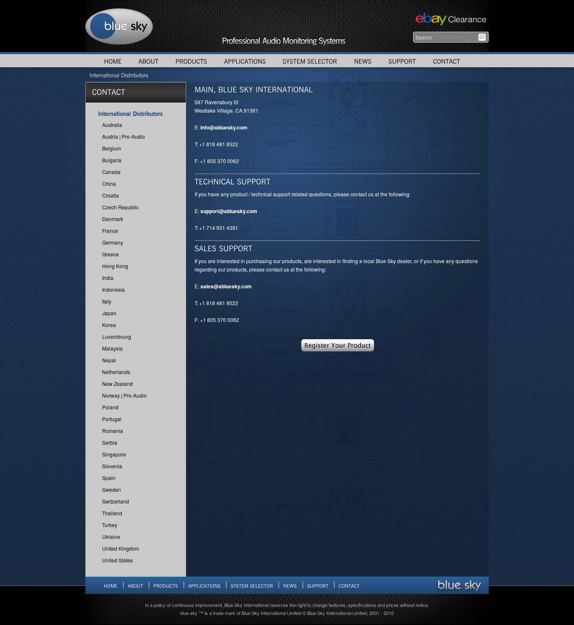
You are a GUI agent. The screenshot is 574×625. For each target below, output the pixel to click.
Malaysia (112, 348)
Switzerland (115, 501)
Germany (112, 242)
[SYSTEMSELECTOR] (309, 60)
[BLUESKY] (119, 26)
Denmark (112, 218)
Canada (111, 171)
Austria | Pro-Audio (123, 136)
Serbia (109, 442)
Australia (112, 124)
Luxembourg (116, 336)
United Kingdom (120, 548)
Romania (112, 430)
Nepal (109, 360)
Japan (109, 312)
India (107, 277)
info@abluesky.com (224, 127)
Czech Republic (120, 207)
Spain (109, 477)
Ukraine (111, 536)
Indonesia (113, 289)
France (110, 230)
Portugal (111, 418)
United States (117, 560)
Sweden (111, 489)
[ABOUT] (148, 60)
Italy (106, 301)
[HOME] (112, 60)
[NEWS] (362, 60)
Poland (110, 407)
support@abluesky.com (228, 211)
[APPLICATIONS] (245, 60)
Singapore (114, 454)
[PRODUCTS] (191, 60)
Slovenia (112, 465)
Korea (109, 324)
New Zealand (117, 383)
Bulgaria (111, 160)
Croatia (110, 195)
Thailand (112, 513)
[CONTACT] (446, 60)
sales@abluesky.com (226, 286)
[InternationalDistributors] (119, 75)
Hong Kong (115, 265)
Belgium (111, 148)
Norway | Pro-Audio (124, 395)
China (109, 183)
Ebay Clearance (450, 20)
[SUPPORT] (402, 60)
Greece (110, 254)
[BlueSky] (459, 585)
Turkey (109, 524)
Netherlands (116, 371)
